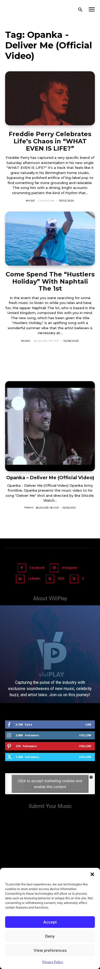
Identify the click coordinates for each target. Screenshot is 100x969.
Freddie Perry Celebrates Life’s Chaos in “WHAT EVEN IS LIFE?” (50, 141)
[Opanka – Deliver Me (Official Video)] (50, 426)
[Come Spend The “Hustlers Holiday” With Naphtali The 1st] (50, 239)
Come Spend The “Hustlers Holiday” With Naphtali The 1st (50, 281)
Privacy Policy (52, 962)
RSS (61, 578)
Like (88, 724)
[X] (74, 579)
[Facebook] (22, 568)
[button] (92, 874)
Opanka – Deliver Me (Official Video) (50, 478)
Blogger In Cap (46, 341)
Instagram (69, 567)
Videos (29, 507)
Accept (50, 922)
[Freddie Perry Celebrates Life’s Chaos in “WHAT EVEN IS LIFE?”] (50, 98)
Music (30, 200)
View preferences (50, 950)
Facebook (37, 567)
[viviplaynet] (31, 9)
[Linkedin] (20, 579)
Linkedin (34, 578)
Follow (85, 735)
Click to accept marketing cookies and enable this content (50, 784)
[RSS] (50, 579)
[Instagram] (54, 568)
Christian (46, 200)
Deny (50, 936)
